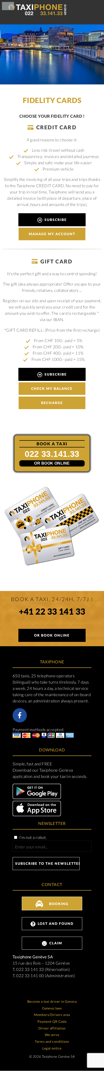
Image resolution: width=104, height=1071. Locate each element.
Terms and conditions (52, 1041)
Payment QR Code (52, 1021)
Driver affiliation (52, 1028)
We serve (52, 1035)
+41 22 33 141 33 (52, 612)
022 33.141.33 (52, 454)
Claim (55, 943)
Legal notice (51, 1048)
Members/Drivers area (52, 1015)
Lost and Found (55, 923)
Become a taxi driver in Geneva (52, 1001)
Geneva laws (52, 1008)
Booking (58, 904)
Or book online (52, 463)
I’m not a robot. (32, 837)
